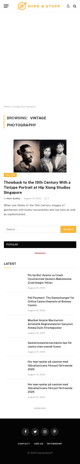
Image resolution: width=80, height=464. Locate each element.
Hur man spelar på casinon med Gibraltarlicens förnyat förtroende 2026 (50, 365)
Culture (10, 175)
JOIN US (38, 443)
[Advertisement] (40, 59)
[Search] (74, 6)
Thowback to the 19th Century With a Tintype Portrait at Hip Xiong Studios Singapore (37, 187)
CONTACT (24, 443)
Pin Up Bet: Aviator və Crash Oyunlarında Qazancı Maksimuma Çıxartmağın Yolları (49, 279)
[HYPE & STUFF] (38, 6)
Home (7, 106)
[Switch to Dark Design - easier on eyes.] (68, 6)
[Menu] (6, 6)
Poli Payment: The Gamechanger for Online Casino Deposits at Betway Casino (51, 301)
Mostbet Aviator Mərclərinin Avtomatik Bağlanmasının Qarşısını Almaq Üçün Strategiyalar (50, 324)
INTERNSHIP (54, 443)
